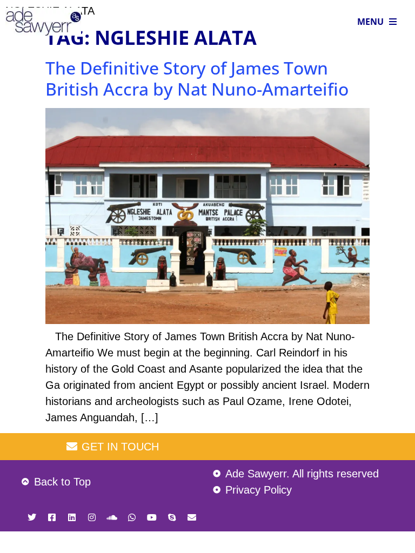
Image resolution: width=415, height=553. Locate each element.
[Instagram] (92, 517)
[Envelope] (191, 517)
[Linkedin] (72, 517)
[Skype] (171, 517)
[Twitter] (32, 517)
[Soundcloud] (112, 517)
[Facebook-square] (52, 517)
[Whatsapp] (131, 517)
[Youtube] (151, 517)
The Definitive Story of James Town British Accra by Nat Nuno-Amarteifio (197, 78)
